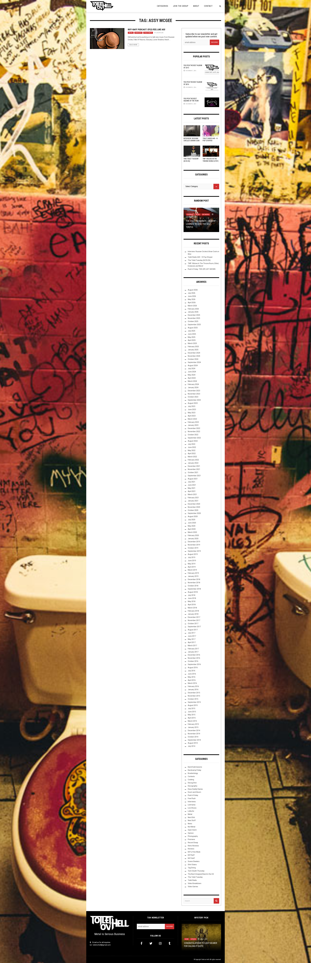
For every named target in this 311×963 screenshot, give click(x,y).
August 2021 (193, 479)
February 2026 (193, 309)
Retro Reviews (193, 846)
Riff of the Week (194, 852)
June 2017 (192, 636)
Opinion (191, 833)
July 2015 (191, 708)
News (190, 824)
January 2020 (193, 539)
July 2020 (191, 520)
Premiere (191, 839)
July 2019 (191, 557)
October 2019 (193, 548)
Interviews (192, 802)
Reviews (191, 849)
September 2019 (194, 551)
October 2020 (193, 510)
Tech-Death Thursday (196, 871)
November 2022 (194, 431)
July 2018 (191, 595)
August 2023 (193, 403)
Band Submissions (195, 767)
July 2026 (191, 293)
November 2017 (194, 620)
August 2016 (193, 667)
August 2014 (193, 743)
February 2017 (193, 649)
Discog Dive (192, 783)
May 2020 (191, 526)
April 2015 (192, 718)
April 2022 (192, 453)
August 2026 (193, 290)
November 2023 (194, 394)
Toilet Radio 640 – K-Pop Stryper (200, 257)
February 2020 (193, 535)
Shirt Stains (197, 223)
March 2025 (192, 343)
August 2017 (193, 630)
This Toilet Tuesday (195, 877)
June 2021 (192, 485)
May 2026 (191, 299)
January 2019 (193, 576)
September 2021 (194, 476)
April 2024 (192, 378)
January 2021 (193, 501)
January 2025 (193, 350)
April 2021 (192, 491)
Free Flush (192, 798)
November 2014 (194, 734)
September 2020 (194, 513)
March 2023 (192, 419)
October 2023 (193, 397)
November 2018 (194, 583)
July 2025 (191, 331)
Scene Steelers (193, 861)
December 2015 (194, 693)
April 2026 (192, 302)
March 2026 (192, 306)
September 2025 (194, 324)
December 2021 (194, 466)
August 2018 (193, 592)
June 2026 (192, 296)
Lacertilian (159, 33)
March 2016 (192, 683)
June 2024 (192, 372)
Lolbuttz (191, 811)
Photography (193, 836)
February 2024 (193, 384)
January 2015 (193, 727)
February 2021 (193, 498)
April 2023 (192, 416)
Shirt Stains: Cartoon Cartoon (201, 227)
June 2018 (192, 598)
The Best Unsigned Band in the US (201, 874)
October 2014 (193, 737)
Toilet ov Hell (205, 959)
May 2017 (191, 639)
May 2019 (191, 564)
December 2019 (194, 542)
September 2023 (194, 400)
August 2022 (193, 441)
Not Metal (191, 827)
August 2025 (193, 328)
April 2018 (192, 605)
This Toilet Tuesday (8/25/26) (199, 260)
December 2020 (194, 504)
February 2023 (193, 422)
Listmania (191, 805)
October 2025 (193, 321)
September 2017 (194, 627)
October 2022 (193, 435)
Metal (131, 33)
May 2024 (191, 375)
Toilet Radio (148, 33)
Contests (191, 776)
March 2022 (192, 457)
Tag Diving (192, 868)
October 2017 (193, 623)
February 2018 (193, 611)
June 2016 (192, 674)
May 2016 (191, 677)
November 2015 (194, 696)
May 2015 (191, 715)
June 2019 (192, 561)
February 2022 (193, 460)
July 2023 (191, 406)
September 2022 (194, 438)
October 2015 (193, 699)
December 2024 (194, 353)
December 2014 (194, 730)
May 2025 (191, 337)
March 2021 (192, 494)
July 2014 (191, 746)
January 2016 (193, 689)
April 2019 (192, 567)
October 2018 (193, 586)
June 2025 (192, 334)
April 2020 (192, 529)
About (196, 6)
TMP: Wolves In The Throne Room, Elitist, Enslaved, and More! (211, 161)
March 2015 (192, 721)
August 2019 (193, 554)
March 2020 (192, 532)
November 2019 (194, 545)
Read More (133, 45)
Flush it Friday (193, 795)
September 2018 (194, 589)
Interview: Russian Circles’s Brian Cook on (191, 140)
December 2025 (194, 315)
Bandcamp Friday (194, 770)
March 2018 (192, 608)
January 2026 (193, 312)
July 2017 (191, 633)
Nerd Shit (191, 817)
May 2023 (191, 413)
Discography (192, 786)
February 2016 (193, 686)
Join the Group (180, 6)
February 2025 (193, 346)
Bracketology (193, 773)
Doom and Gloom (194, 792)
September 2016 (194, 664)
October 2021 (193, 472)
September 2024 (194, 362)
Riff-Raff (191, 858)
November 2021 (194, 469)
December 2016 (194, 655)
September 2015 (194, 702)
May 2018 (191, 601)
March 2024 (192, 381)
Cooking (191, 780)
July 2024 (191, 368)
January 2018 (193, 614)
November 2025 (194, 318)
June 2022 (192, 447)
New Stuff (138, 33)
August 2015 (193, 705)
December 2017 (194, 617)
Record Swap (193, 843)
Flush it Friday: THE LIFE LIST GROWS (202, 269)
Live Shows (192, 808)
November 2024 (194, 356)
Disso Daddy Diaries (195, 789)
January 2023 (193, 425)
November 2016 (194, 658)
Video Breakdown (194, 883)
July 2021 (191, 482)
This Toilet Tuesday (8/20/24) (198, 946)
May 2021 (191, 488)
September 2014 (194, 740)
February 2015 (193, 724)
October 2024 (193, 359)
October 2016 (193, 661)
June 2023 (192, 409)
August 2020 (193, 516)
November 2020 (194, 507)
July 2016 (191, 671)
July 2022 (191, 444)
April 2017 (192, 642)
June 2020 (192, 523)
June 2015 (192, 712)
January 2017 (193, 652)
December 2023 (194, 391)
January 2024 (193, 387)
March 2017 (192, 645)
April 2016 (192, 680)
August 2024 (193, 365)
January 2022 (193, 463)
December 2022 (194, 428)
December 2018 (194, 579)
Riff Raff (191, 855)
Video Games (193, 887)
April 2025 (192, 340)
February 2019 (193, 573)
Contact (208, 6)
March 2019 (192, 570)
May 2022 (191, 450)
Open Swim (192, 830)
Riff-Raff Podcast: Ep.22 (146, 29)
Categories (162, 6)
